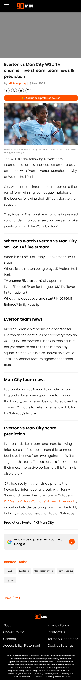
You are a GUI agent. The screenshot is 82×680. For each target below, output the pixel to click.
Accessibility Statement (21, 645)
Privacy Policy (58, 625)
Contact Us (56, 632)
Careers (9, 639)
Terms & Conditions (63, 639)
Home (7, 598)
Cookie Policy (13, 632)
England (10, 580)
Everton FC (24, 570)
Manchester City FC (44, 570)
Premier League (65, 570)
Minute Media (21, 655)
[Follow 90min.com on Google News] (72, 542)
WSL (10, 570)
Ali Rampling (17, 83)
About (8, 625)
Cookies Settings (60, 645)
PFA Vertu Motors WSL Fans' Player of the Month (40, 501)
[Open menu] (6, 6)
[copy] (28, 90)
